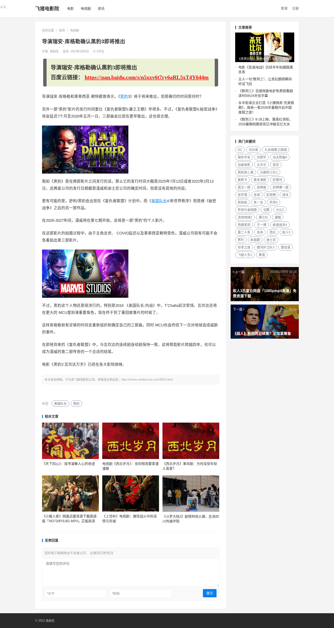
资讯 (101, 8)
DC (240, 149)
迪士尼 (271, 240)
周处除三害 (246, 172)
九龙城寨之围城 (275, 149)
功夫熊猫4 (280, 157)
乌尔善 (253, 149)
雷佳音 (285, 247)
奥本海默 (260, 180)
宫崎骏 (261, 187)
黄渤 (262, 255)
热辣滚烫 (244, 225)
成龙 (285, 195)
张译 (257, 195)
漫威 (277, 217)
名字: (51, 593)
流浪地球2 (245, 217)
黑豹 (124, 96)
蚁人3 (286, 232)
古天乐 (261, 164)
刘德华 (261, 157)
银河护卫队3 (265, 247)
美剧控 (55, 51)
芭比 (272, 232)
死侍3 (273, 202)
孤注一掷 (244, 187)
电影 (70, 8)
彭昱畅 (271, 195)
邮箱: (116, 593)
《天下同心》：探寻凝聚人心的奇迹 (68, 464)
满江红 (263, 217)
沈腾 (266, 210)
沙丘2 (280, 210)
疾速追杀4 (280, 225)
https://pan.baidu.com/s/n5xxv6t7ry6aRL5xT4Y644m (147, 77)
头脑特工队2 (269, 172)
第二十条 (244, 232)
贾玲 (241, 240)
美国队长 (159, 201)
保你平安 (244, 157)
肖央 (260, 232)
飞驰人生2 (245, 255)
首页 (62, 30)
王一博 (261, 225)
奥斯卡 (242, 180)
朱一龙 (258, 202)
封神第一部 (281, 187)
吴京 (276, 164)
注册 (295, 8)
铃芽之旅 (244, 247)
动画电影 (244, 164)
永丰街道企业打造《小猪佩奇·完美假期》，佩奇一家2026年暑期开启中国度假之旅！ (266, 107)
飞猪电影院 (47, 8)
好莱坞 (277, 180)
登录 (284, 8)
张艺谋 (242, 195)
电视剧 (86, 8)
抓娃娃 (242, 202)
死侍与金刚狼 (247, 210)
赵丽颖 (255, 240)
